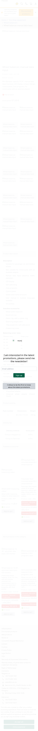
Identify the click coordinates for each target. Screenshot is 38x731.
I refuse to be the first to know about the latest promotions (19, 386)
